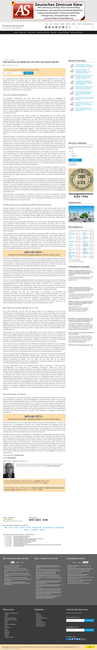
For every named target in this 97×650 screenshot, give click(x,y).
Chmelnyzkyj (71, 241)
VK (38, 252)
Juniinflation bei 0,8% (19, 546)
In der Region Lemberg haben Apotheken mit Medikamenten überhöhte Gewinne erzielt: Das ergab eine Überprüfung (17, 583)
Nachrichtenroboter (77, 32)
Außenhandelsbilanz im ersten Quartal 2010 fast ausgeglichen (28, 538)
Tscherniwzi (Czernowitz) (85, 238)
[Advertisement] (48, 45)
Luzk (69, 239)
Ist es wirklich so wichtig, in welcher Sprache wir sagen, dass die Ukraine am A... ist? (80, 577)
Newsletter (68, 23)
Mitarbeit (62, 23)
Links (6, 629)
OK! (90, 647)
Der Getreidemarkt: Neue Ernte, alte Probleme (15, 568)
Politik (16, 32)
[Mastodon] (75, 639)
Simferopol (85, 256)
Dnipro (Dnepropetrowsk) (72, 255)
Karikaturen (56, 23)
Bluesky (46, 27)
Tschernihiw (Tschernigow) (85, 243)
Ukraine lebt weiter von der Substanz (22, 542)
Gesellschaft (31, 32)
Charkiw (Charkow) (85, 251)
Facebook (49, 27)
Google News (48, 487)
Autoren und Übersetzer (10, 624)
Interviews (54, 32)
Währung (26, 529)
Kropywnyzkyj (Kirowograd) (85, 245)
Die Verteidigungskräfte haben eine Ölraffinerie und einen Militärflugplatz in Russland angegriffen (83, 109)
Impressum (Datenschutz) (88, 23)
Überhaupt (85, 562)
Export (11, 527)
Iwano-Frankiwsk (85, 234)
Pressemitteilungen (63, 32)
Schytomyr (71, 243)
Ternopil (70, 237)
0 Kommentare (16, 65)
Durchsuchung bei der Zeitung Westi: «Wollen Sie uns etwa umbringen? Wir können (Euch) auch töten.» (80, 569)
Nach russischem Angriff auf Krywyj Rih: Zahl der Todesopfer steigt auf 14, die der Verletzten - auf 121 (48, 570)
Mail (46, 520)
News (53, 27)
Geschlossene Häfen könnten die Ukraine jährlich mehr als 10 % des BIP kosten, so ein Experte (84, 98)
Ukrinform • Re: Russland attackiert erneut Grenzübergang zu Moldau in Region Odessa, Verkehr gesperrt (81, 303)
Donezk (84, 254)
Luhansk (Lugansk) (70, 257)
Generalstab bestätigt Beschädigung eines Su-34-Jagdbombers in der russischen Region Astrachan (48, 575)
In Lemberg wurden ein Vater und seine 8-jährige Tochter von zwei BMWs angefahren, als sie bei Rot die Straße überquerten (84, 104)
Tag (22, 562)
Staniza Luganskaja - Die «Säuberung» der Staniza (16, 573)
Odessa (70, 249)
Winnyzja (84, 241)
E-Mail (40, 489)
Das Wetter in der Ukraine (11, 619)
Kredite (29, 527)
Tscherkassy (71, 245)
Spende (37, 481)
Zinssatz (42, 529)
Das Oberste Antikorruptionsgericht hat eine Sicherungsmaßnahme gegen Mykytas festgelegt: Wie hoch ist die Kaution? (83, 93)
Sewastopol (71, 258)
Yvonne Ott (15, 461)
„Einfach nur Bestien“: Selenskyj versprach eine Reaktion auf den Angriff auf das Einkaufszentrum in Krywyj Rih (84, 65)
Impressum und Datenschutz (11, 613)
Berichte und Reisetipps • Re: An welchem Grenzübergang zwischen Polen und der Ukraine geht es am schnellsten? (81, 320)
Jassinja (84, 235)
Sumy (84, 247)
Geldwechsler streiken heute (20, 543)
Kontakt (79, 23)
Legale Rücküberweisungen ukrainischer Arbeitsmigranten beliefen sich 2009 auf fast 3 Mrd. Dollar (37, 544)
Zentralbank (35, 529)
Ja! (72, 151)
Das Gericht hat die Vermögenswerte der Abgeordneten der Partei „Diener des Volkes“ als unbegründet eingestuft (84, 87)
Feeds (6, 625)
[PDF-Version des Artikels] (44, 520)
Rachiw (70, 235)
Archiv (51, 23)
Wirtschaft (23, 32)
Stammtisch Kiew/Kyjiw (10, 617)
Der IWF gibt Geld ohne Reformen (22, 536)
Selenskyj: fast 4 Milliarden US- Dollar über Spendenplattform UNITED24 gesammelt (46, 573)
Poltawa (70, 247)
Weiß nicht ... (75, 155)
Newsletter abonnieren (34, 255)
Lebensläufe (39, 621)
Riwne (84, 239)
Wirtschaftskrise (60, 527)
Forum (46, 23)
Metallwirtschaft (37, 527)
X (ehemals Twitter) (9, 489)
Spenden (74, 23)
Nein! (73, 153)
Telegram (60, 27)
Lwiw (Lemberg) (71, 233)
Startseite (5, 60)
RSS (70, 27)
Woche (17, 562)
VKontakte (63, 27)
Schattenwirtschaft (48, 527)
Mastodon (56, 27)
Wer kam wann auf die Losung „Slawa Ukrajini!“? (16, 577)
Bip (6, 527)
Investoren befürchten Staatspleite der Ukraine (25, 541)
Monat (12, 562)
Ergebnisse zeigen (72, 162)
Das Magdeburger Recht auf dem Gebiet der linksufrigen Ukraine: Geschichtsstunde (78, 575)
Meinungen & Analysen (43, 32)
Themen (7, 635)
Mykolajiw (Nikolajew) (85, 249)
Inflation (22, 527)
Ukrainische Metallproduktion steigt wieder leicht (25, 539)
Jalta (84, 258)
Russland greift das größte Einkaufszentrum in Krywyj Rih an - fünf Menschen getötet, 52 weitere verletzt (48, 589)
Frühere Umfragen (72, 164)
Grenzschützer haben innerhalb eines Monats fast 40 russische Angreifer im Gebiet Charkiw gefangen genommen (48, 586)
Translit (6, 621)
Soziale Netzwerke (40, 625)
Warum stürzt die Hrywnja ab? (21, 537)
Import (16, 527)
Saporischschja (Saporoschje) (86, 253)
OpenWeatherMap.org (77, 260)
